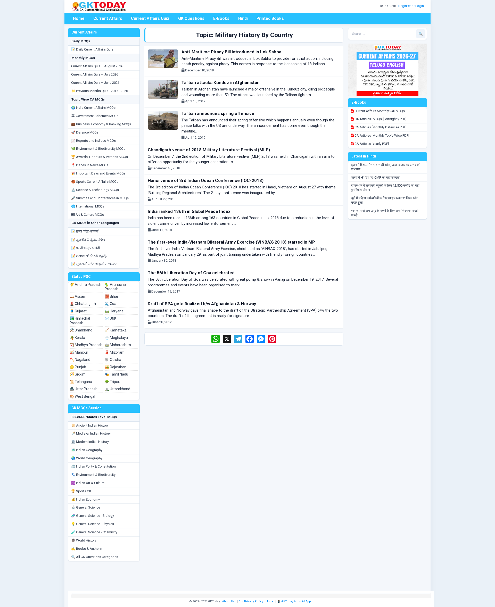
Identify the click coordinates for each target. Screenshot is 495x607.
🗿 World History (83, 540)
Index (271, 601)
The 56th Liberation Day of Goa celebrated (191, 272)
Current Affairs (107, 18)
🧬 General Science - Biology (92, 516)
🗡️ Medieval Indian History (91, 433)
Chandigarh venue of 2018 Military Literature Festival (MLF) (209, 149)
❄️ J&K (110, 318)
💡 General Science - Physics (92, 524)
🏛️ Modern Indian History (90, 442)
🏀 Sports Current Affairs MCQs (94, 182)
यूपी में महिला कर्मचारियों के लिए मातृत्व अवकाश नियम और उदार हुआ (384, 200)
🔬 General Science (85, 507)
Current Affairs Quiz (150, 18)
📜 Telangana (81, 382)
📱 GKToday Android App (294, 601)
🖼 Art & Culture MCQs (87, 215)
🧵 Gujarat (78, 311)
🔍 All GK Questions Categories (94, 557)
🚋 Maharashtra (118, 345)
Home (79, 18)
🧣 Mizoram (115, 352)
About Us (228, 601)
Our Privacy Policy (250, 601)
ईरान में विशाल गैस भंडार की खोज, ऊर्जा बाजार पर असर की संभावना (385, 167)
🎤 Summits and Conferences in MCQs (100, 198)
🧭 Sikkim (78, 374)
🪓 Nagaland (80, 359)
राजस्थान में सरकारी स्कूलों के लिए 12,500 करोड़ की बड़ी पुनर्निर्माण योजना (385, 188)
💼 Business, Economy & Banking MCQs (101, 124)
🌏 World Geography (86, 458)
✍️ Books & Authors (86, 549)
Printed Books (270, 18)
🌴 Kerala (77, 338)
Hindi (243, 18)
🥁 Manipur (79, 352)
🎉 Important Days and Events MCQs (98, 173)
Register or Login (411, 6)
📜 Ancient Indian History (90, 425)
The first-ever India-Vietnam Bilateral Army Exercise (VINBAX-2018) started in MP (231, 242)
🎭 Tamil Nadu (116, 374)
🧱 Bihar (111, 296)
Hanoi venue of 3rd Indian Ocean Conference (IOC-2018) (205, 180)
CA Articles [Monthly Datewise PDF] (380, 127)
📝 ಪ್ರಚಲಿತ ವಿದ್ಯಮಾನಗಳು (88, 240)
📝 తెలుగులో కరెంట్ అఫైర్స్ (89, 256)
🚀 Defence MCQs (84, 132)
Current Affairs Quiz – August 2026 (97, 66)
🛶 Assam (78, 296)
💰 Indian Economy (85, 499)
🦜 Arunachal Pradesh (116, 286)
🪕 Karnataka (116, 330)
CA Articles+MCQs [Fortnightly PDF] (380, 119)
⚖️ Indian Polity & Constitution (93, 466)
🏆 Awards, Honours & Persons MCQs (99, 157)
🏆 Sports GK (81, 491)
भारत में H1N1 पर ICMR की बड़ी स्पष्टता (375, 177)
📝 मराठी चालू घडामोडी (85, 248)
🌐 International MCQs (87, 206)
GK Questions (191, 18)
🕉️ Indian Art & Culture (87, 483)
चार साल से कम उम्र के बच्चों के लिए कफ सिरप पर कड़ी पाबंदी (384, 213)
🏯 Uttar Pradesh (83, 389)
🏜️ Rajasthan (115, 367)
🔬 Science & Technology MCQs (95, 190)
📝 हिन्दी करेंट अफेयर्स (84, 231)
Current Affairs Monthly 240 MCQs (379, 111)
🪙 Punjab (78, 367)
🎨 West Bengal (82, 396)
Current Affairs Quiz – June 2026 (95, 83)
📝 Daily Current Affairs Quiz (92, 49)
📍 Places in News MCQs (89, 165)
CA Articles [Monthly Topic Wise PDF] (381, 135)
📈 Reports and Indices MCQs (93, 141)
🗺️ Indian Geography (86, 450)
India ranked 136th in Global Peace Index (189, 211)
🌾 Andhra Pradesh (85, 284)
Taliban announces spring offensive (218, 113)
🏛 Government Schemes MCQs (94, 116)
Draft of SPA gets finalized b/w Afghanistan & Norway (202, 303)
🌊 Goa (110, 304)
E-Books (221, 18)
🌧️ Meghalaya (116, 338)
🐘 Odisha (113, 359)
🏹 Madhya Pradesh (86, 345)
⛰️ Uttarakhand (117, 389)
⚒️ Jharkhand (81, 330)
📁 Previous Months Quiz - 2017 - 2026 (99, 91)
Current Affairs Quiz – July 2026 (94, 74)
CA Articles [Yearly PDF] (371, 144)
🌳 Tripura (113, 382)
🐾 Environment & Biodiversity (93, 475)
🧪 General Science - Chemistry (94, 532)
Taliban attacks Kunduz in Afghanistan (221, 82)
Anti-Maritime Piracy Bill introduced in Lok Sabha (231, 51)
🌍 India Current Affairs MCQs (93, 108)
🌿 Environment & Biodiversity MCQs (98, 149)
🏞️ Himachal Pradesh (80, 320)
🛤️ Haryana (114, 311)
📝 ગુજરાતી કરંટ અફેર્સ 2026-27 (94, 264)
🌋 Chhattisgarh (83, 304)
